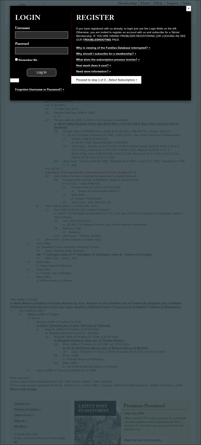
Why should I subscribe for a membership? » (106, 53)
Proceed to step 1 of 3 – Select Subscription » (106, 79)
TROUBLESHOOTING (97, 39)
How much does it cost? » (93, 65)
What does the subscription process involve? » (108, 59)
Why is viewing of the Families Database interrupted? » (113, 47)
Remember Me (27, 59)
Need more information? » (93, 71)
